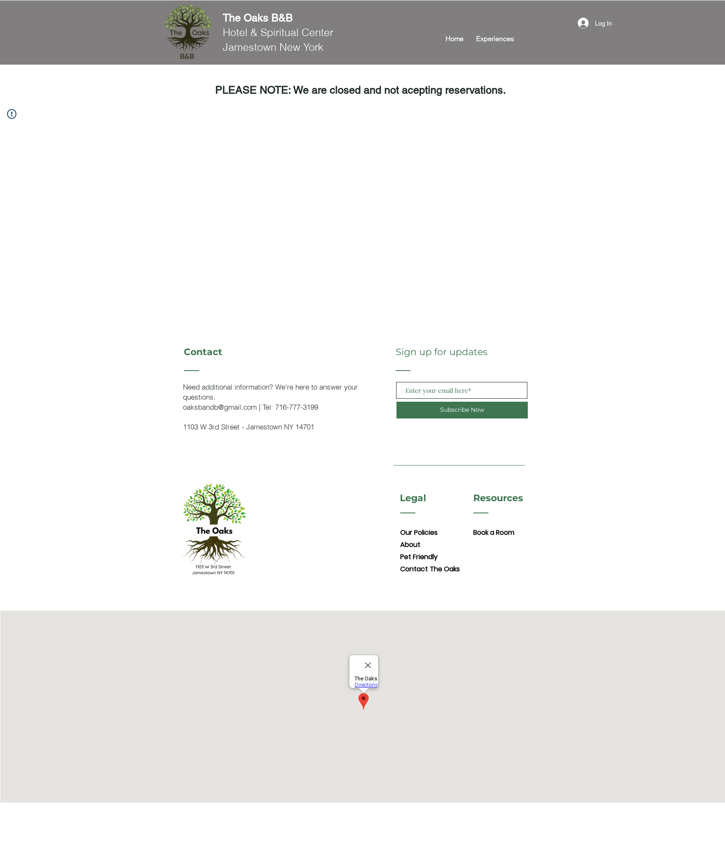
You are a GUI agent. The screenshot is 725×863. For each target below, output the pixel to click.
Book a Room (493, 532)
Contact (203, 352)
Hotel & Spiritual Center (278, 32)
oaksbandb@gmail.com (220, 407)
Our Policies (419, 532)
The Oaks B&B (258, 18)
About (410, 544)
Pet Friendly (419, 557)
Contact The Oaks (429, 569)
